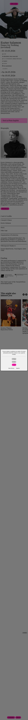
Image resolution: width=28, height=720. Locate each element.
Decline (14, 361)
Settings (14, 359)
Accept (14, 364)
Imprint (18, 368)
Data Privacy (11, 368)
